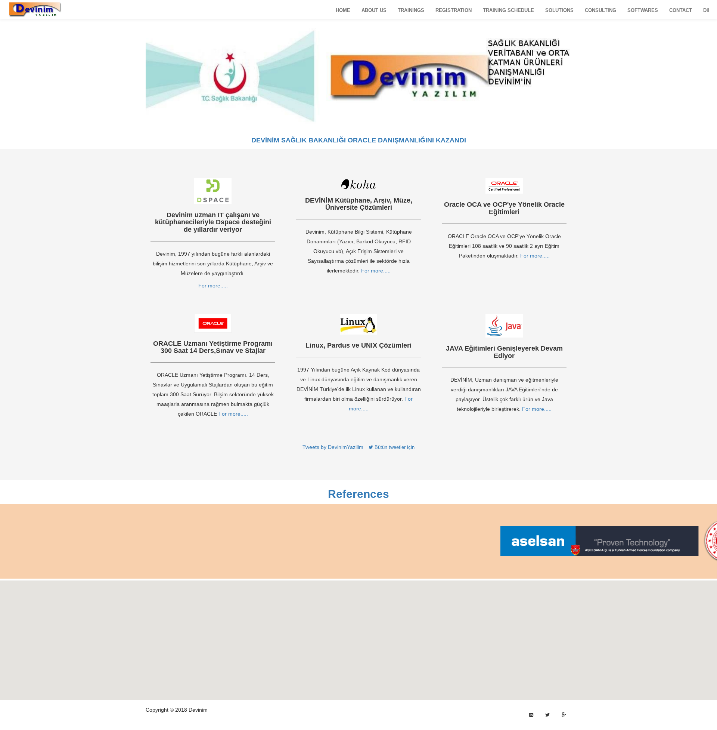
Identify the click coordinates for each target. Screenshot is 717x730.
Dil (706, 10)
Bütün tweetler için (394, 447)
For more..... (213, 286)
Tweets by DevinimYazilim (332, 447)
